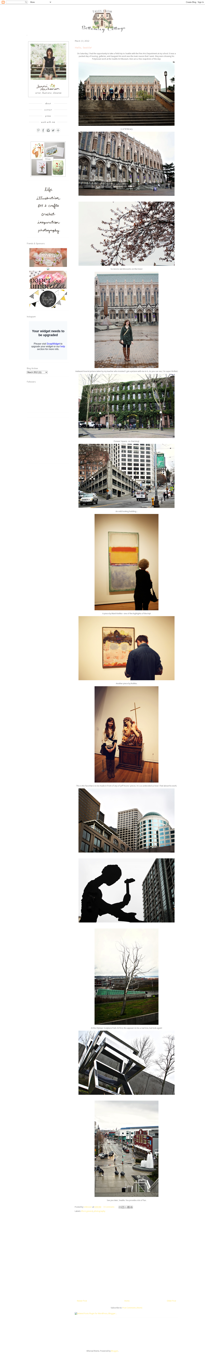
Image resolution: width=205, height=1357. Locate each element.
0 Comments (109, 1207)
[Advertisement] (49, 441)
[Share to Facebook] (128, 1207)
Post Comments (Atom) (132, 1308)
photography (99, 1211)
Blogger (114, 1351)
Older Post (171, 1301)
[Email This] (120, 1207)
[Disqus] (126, 1254)
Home (127, 1301)
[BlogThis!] (122, 1207)
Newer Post (82, 1301)
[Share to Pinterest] (131, 1207)
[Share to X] (125, 1207)
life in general (87, 1211)
